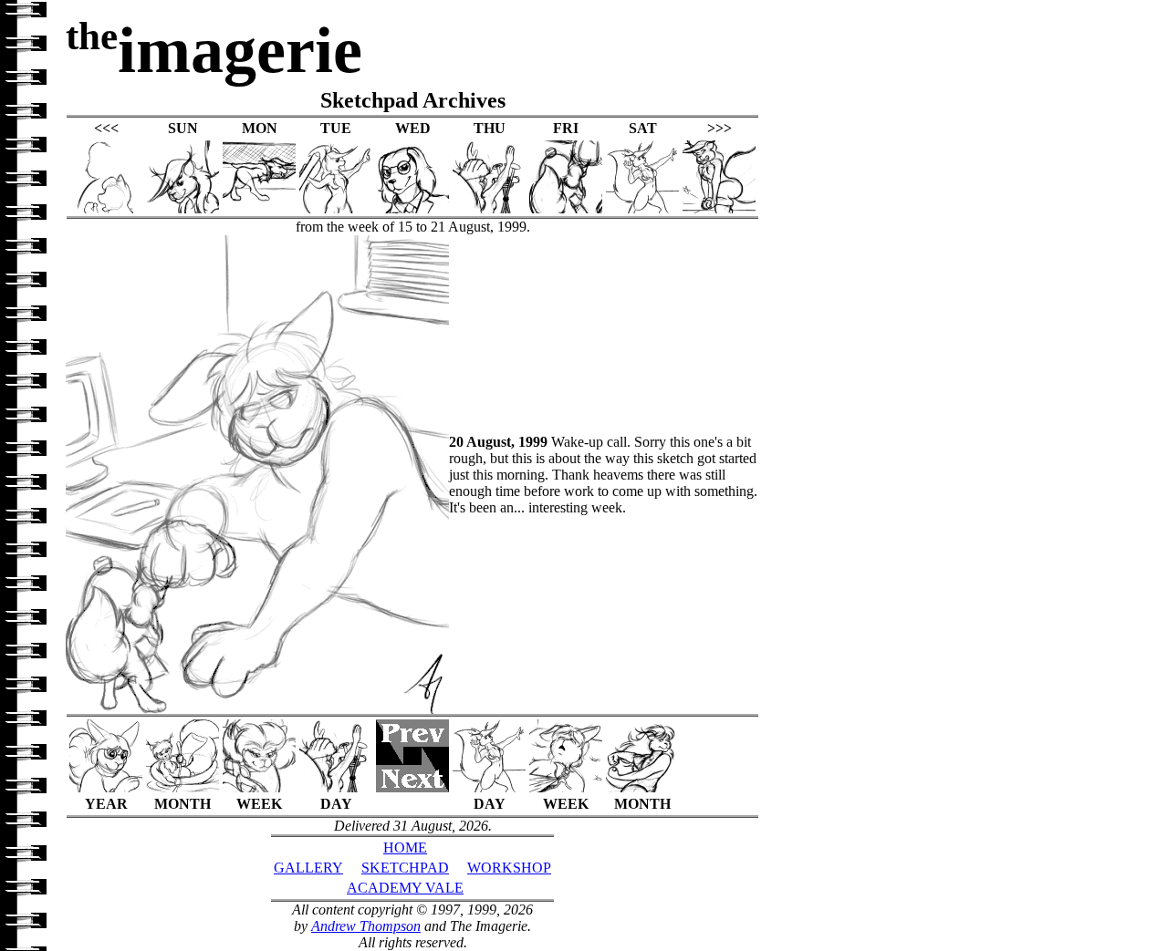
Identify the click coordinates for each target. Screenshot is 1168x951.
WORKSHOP (509, 867)
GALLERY (308, 867)
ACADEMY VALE (405, 887)
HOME (405, 847)
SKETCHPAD (405, 867)
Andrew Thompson (366, 926)
